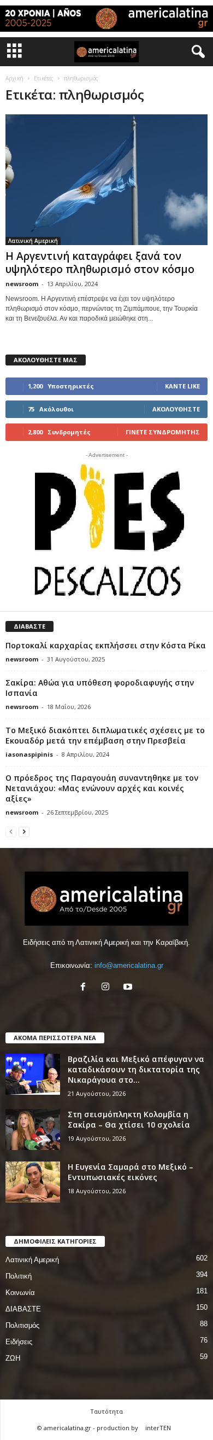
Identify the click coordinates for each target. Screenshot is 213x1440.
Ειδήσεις (18, 1342)
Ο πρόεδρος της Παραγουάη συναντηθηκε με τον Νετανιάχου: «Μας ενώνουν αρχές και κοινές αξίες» (101, 788)
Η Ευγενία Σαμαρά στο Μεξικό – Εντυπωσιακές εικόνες (130, 1172)
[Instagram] (108, 988)
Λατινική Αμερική (33, 241)
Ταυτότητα (106, 1411)
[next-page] (24, 831)
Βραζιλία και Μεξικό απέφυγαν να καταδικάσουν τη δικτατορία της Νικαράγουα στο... (136, 1069)
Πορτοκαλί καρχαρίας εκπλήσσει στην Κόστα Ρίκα (105, 645)
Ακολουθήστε (176, 409)
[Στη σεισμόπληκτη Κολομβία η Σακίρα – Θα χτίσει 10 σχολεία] (32, 1129)
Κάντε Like (182, 386)
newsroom (21, 284)
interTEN (158, 1428)
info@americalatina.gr (128, 965)
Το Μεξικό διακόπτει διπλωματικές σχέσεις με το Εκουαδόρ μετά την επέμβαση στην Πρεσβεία (105, 735)
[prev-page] (10, 831)
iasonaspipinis (29, 754)
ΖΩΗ (12, 1358)
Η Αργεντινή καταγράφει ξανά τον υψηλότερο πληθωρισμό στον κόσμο (99, 262)
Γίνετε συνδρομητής (163, 432)
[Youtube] (129, 988)
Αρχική (14, 78)
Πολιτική (18, 1276)
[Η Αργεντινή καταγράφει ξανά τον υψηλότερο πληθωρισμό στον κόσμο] (106, 179)
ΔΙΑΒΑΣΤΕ (23, 1309)
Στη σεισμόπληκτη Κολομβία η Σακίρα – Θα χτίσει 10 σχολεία (129, 1119)
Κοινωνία (20, 1292)
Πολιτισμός (22, 1325)
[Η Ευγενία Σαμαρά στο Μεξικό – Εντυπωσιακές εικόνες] (32, 1182)
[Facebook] (85, 988)
